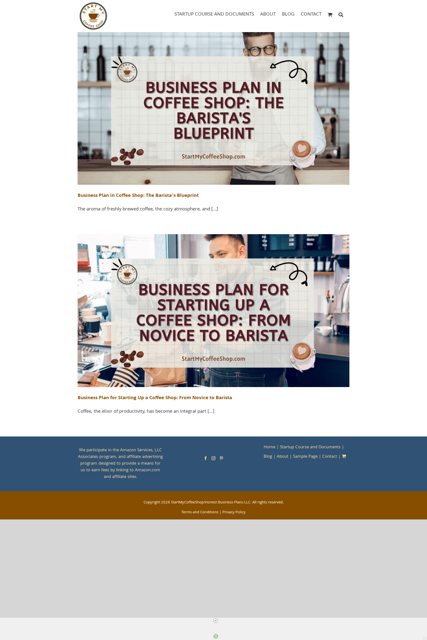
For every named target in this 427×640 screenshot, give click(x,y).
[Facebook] (206, 458)
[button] (341, 14)
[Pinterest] (221, 458)
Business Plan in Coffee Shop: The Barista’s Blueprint (138, 196)
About (282, 457)
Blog (268, 457)
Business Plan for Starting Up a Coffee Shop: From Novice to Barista (155, 398)
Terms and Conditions (199, 512)
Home (269, 447)
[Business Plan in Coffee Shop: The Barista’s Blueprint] (213, 108)
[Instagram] (213, 458)
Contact (329, 457)
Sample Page (305, 457)
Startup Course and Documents (310, 447)
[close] (215, 621)
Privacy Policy (234, 512)
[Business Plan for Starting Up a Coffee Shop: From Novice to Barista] (213, 310)
